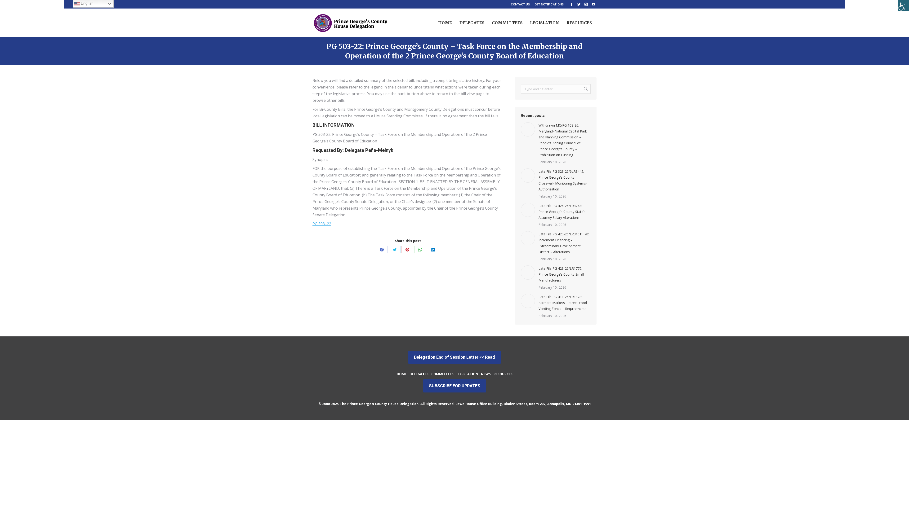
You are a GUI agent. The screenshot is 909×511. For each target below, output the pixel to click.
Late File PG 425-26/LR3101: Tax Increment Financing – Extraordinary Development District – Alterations (564, 243)
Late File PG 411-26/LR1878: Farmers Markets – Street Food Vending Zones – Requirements (563, 303)
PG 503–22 (321, 223)
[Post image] (528, 129)
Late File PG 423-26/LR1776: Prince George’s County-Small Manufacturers (561, 274)
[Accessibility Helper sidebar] (903, 5)
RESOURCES (503, 374)
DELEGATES (419, 374)
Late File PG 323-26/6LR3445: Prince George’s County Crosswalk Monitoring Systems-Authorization (563, 180)
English (87, 3)
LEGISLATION (466, 374)
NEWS (486, 374)
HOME (402, 374)
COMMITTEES (442, 374)
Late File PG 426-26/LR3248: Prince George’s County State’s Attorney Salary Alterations (562, 211)
